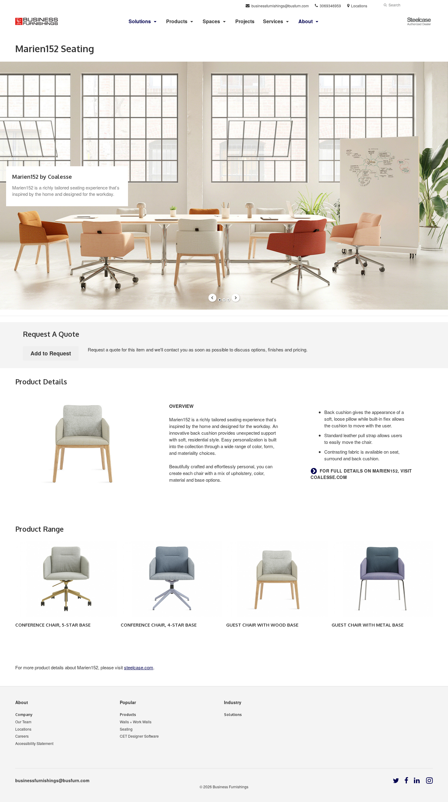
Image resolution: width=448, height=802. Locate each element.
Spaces (211, 21)
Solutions (233, 714)
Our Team (23, 721)
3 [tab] (228, 299)
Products (176, 21)
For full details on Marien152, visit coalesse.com (361, 474)
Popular (128, 702)
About (21, 702)
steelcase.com (138, 667)
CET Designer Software (139, 736)
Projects (244, 21)
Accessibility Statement (34, 743)
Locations (23, 729)
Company (24, 714)
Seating (126, 729)
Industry (232, 702)
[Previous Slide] (212, 298)
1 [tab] (219, 299)
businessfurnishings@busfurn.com (52, 780)
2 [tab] (224, 299)
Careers (22, 736)
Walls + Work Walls (135, 721)
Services (273, 21)
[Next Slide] (236, 298)
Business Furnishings (230, 786)
